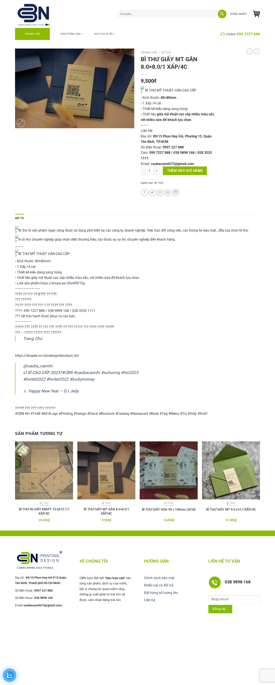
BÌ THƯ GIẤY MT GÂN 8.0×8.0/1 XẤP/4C (106, 511)
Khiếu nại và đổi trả (158, 585)
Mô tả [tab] (19, 218)
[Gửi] (222, 14)
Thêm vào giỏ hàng (185, 171)
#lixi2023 (129, 372)
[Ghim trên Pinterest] (167, 192)
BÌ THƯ (166, 52)
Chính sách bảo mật (159, 578)
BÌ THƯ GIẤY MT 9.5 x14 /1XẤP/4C (231, 509)
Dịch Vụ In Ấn (103, 33)
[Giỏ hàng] (256, 14)
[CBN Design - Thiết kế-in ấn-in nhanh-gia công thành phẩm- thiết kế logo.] (38, 14)
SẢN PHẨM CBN (70, 33)
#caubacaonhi (87, 372)
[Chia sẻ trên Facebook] (144, 192)
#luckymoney (82, 379)
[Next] (260, 485)
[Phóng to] (21, 123)
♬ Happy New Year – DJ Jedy (51, 391)
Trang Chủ (32, 33)
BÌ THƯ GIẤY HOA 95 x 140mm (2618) (169, 509)
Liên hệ (149, 600)
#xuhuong (110, 372)
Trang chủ (149, 52)
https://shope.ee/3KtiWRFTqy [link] (62, 283)
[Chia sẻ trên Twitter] (152, 192)
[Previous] (15, 485)
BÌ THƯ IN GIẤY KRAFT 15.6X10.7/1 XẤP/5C (44, 511)
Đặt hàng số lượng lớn (161, 593)
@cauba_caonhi (37, 365)
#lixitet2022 (34, 379)
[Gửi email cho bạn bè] (160, 192)
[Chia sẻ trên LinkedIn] (175, 192)
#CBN (67, 372)
